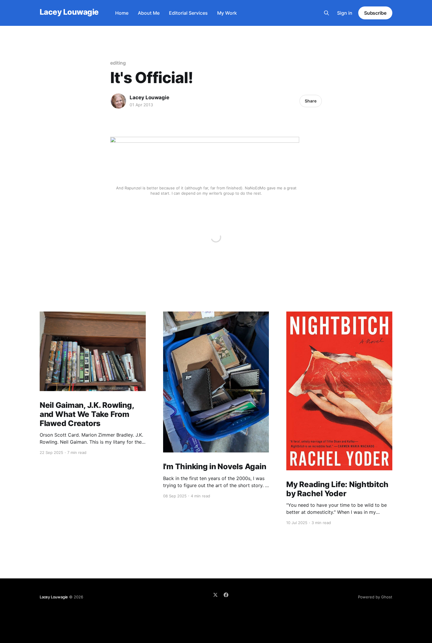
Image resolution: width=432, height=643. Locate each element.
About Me (149, 13)
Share (311, 100)
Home (121, 13)
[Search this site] (326, 13)
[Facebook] (226, 594)
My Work (227, 13)
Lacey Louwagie (69, 12)
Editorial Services (188, 13)
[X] (215, 594)
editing (117, 63)
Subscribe (375, 13)
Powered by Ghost (375, 597)
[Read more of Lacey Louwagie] (118, 101)
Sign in (344, 13)
